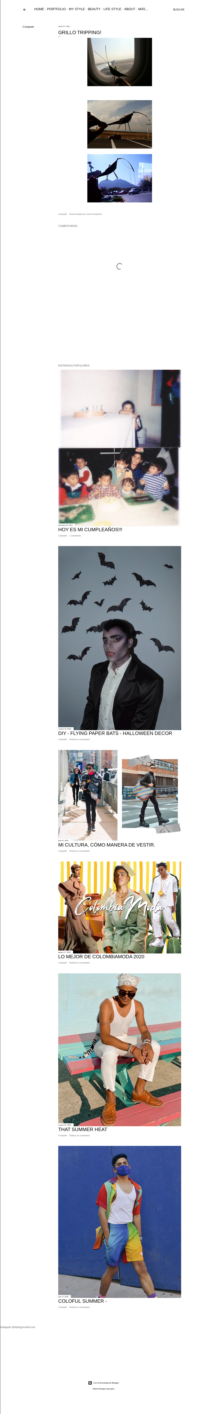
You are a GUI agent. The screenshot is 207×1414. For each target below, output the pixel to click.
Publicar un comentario (79, 739)
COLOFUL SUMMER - (82, 1301)
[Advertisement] (119, 333)
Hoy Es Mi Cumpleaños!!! (90, 529)
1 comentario (75, 536)
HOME (39, 9)
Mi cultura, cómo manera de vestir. (106, 844)
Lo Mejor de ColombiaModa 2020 (101, 956)
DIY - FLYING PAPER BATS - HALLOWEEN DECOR (115, 733)
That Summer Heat (82, 1129)
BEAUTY (94, 9)
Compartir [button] (28, 26)
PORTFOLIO (56, 9)
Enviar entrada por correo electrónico (85, 214)
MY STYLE (77, 9)
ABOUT (129, 9)
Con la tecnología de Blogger (106, 1383)
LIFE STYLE (112, 9)
